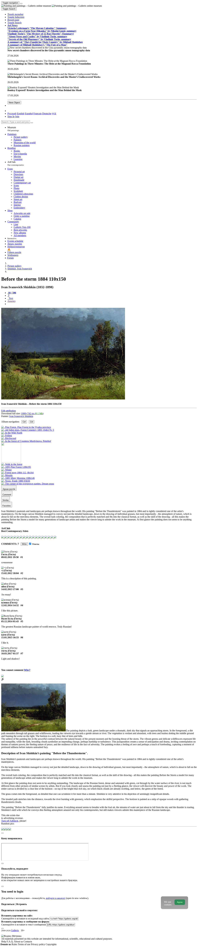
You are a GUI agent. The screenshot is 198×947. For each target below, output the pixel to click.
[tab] (11, 292)
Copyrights (51, 944)
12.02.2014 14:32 (10, 605)
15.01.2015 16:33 (10, 637)
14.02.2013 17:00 (10, 589)
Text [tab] (10, 298)
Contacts (28, 941)
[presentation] (102, 304)
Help (4, 941)
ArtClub (15, 163)
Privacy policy (38, 944)
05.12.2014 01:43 (10, 621)
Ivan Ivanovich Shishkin (21, 416)
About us (19, 941)
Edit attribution (8, 410)
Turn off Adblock (9, 820)
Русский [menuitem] (11, 113)
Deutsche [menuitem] (46, 113)
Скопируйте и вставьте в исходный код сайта (25, 918)
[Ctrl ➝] (11, 464)
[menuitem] (54, 113)
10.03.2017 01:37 (10, 653)
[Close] (31, 122)
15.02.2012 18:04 (10, 573)
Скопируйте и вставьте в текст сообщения (23, 924)
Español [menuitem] (29, 113)
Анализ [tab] (11, 301)
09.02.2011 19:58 (10, 557)
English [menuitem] (20, 113)
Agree (180, 902)
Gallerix (15, 930)
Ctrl (24, 422)
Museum (13, 129)
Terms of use (24, 944)
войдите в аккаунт (55, 898)
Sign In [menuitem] (11, 116)
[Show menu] (21, 3)
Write (24, 544)
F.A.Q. (10, 941)
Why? (27, 670)
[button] (15, 14)
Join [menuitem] (17, 116)
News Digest (14, 102)
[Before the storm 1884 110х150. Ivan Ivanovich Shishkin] (63, 398)
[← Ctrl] (26, 441)
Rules (15, 944)
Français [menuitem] (37, 113)
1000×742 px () (32, 413)
